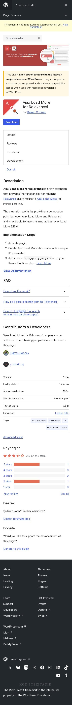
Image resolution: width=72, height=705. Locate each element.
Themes (43, 575)
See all (65, 493)
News (6, 575)
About (7, 569)
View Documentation (17, 270)
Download (11, 122)
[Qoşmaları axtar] (38, 38)
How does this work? (16, 291)
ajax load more (39, 420)
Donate (44, 609)
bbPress (10, 638)
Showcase (44, 569)
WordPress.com (14, 626)
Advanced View (13, 437)
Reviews (12, 143)
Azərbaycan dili (20, 659)
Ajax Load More (47, 198)
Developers (10, 609)
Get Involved (46, 598)
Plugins (42, 581)
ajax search (54, 420)
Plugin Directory (12, 15)
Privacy (8, 587)
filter (65, 420)
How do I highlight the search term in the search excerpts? (21, 313)
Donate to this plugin (16, 548)
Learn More (44, 263)
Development (15, 160)
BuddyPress (12, 644)
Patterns (43, 587)
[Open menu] (66, 5)
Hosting (8, 581)
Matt (8, 632)
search (63, 427)
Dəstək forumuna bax (16, 518)
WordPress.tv (13, 615)
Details (11, 134)
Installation (13, 152)
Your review (10, 493)
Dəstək (11, 169)
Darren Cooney (36, 112)
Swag (43, 615)
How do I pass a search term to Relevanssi (30, 301)
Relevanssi (9, 198)
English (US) (62, 413)
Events (42, 604)
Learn (6, 598)
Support (8, 604)
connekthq (17, 364)
